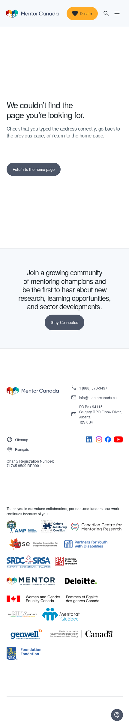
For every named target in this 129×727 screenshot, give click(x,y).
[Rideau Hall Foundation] (66, 561)
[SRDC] (29, 561)
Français (22, 449)
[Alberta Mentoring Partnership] (22, 526)
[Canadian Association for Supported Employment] (33, 544)
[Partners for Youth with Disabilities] (85, 544)
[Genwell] (26, 634)
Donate (86, 13)
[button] (106, 13)
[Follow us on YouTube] (118, 440)
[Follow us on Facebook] (108, 440)
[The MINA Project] (22, 614)
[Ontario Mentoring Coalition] (54, 526)
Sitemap (21, 439)
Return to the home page (34, 169)
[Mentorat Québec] (61, 614)
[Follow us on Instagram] (99, 440)
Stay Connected (64, 322)
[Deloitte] (81, 581)
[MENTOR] (31, 581)
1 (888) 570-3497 (93, 387)
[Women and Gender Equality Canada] (53, 599)
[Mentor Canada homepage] (32, 14)
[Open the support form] (117, 715)
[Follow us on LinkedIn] (89, 440)
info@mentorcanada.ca (98, 397)
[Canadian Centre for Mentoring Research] (96, 527)
